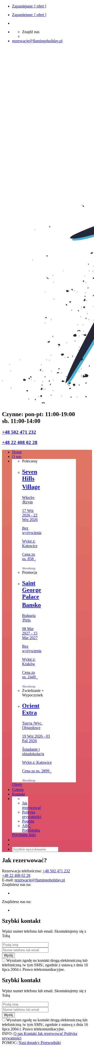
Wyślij (8, 955)
